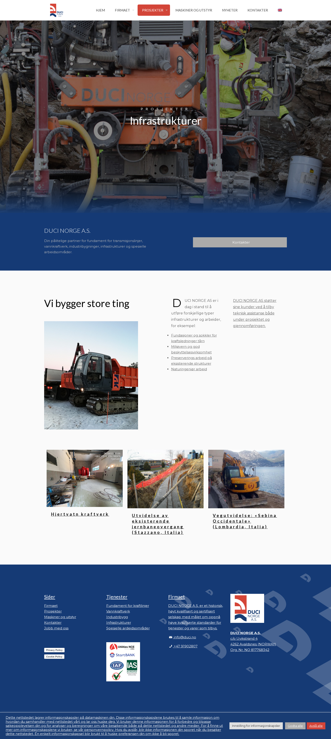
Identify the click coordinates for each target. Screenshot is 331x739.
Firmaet (51, 605)
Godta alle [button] (295, 726)
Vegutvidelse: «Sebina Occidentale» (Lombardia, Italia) (245, 521)
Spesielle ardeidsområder (128, 628)
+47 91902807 (185, 646)
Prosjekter (53, 611)
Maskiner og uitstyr (60, 617)
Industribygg (117, 617)
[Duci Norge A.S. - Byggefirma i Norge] (56, 10)
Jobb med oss (56, 628)
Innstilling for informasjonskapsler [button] (256, 726)
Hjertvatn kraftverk (80, 514)
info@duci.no (185, 637)
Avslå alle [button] (316, 726)
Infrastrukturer (118, 622)
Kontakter (52, 622)
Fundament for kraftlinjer (127, 605)
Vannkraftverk (118, 611)
